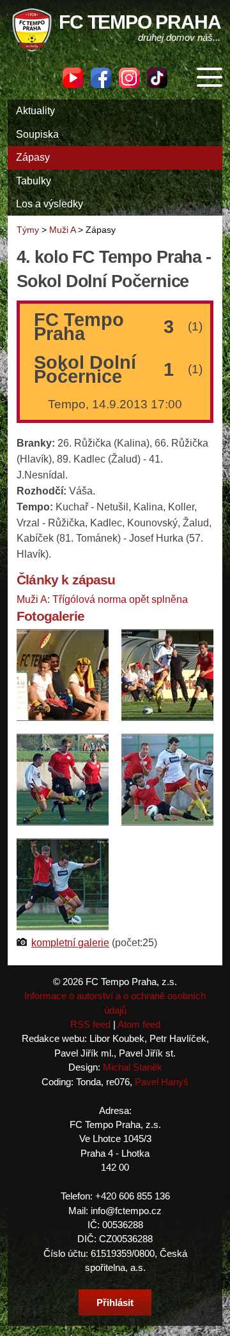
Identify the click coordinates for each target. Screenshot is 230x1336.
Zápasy (33, 157)
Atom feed (139, 1024)
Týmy (28, 230)
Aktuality (35, 110)
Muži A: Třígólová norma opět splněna (102, 599)
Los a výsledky (49, 203)
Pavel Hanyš (161, 1081)
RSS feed (90, 1024)
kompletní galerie (70, 942)
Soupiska (37, 134)
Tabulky (33, 180)
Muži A (62, 230)
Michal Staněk (132, 1067)
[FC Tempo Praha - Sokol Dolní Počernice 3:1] (63, 674)
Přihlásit (115, 1302)
